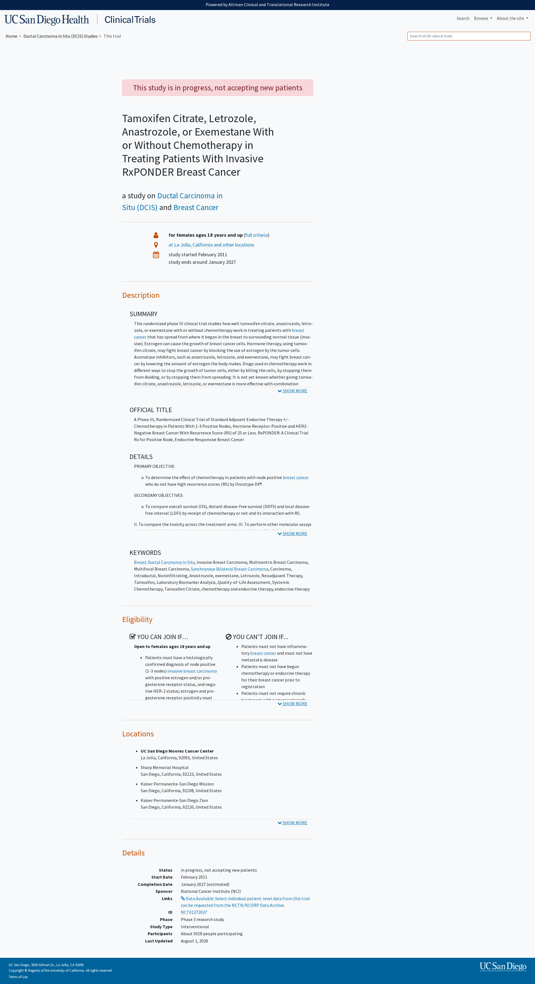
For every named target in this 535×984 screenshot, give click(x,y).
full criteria (256, 235)
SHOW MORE (294, 390)
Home (11, 36)
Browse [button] (481, 18)
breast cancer (296, 477)
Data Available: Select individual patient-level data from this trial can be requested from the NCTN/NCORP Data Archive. (245, 902)
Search (463, 18)
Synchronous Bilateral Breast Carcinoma (229, 569)
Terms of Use (18, 977)
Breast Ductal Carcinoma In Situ (164, 562)
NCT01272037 (194, 912)
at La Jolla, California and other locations (211, 244)
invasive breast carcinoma (192, 671)
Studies (60, 36)
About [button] (510, 18)
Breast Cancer (195, 207)
